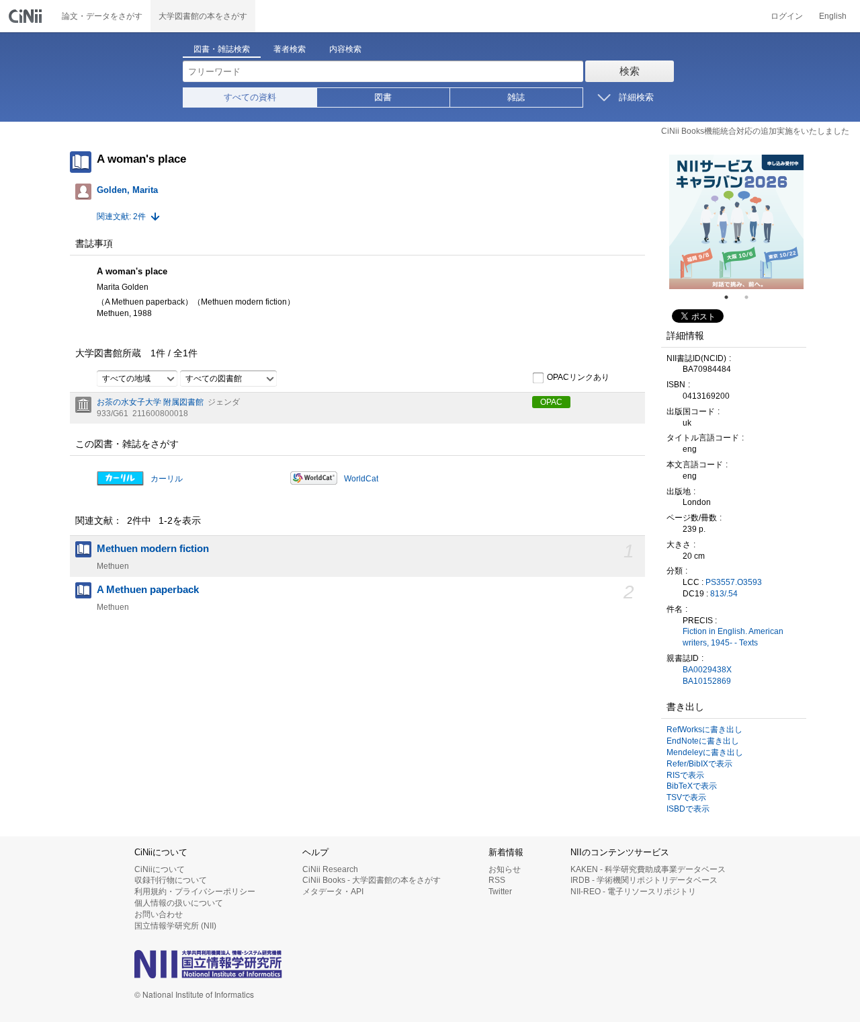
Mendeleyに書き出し (704, 752)
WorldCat (361, 478)
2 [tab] (752, 297)
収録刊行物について (170, 880)
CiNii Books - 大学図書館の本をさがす (371, 880)
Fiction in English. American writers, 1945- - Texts (733, 637)
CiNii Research (330, 869)
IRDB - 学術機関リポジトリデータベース (644, 880)
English (833, 16)
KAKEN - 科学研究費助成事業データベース (648, 869)
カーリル (166, 478)
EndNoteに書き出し (702, 741)
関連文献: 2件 (121, 216)
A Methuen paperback (148, 589)
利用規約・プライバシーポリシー (194, 891)
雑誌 (516, 97)
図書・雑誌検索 (222, 49)
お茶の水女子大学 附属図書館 (150, 402)
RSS (496, 880)
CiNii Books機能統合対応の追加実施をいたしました (755, 131)
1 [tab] (731, 297)
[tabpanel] (736, 222)
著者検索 (289, 49)
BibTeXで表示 (691, 786)
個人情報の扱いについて (178, 903)
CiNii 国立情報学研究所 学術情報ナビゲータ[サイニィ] (27, 16)
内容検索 (345, 49)
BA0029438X (707, 669)
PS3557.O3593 (733, 582)
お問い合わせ (158, 914)
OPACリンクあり (578, 377)
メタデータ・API (332, 891)
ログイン (787, 16)
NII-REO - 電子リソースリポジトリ (633, 891)
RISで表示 (685, 775)
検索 (629, 71)
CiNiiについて (159, 869)
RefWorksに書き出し (704, 729)
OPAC (551, 402)
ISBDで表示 (688, 809)
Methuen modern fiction (153, 548)
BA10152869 (707, 681)
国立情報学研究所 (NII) (175, 926)
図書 (383, 97)
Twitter (500, 891)
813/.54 (724, 593)
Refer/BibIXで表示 (699, 764)
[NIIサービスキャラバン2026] (736, 222)
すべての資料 (250, 97)
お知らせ (504, 869)
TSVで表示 (686, 797)
